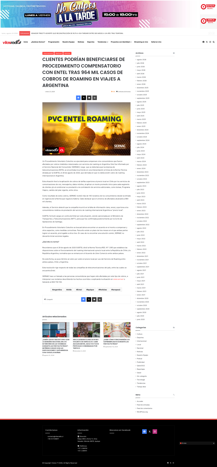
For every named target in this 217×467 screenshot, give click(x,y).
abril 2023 (140, 200)
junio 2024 (141, 151)
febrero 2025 (141, 123)
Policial (139, 359)
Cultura (139, 334)
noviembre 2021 (143, 260)
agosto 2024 (141, 144)
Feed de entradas (143, 405)
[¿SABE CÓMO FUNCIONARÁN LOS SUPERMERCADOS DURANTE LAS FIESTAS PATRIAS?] (117, 329)
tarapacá (116, 289)
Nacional (59, 53)
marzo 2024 (141, 161)
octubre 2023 (142, 179)
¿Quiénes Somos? (38, 42)
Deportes (90, 42)
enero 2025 (141, 126)
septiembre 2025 (143, 98)
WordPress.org (142, 412)
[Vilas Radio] (12, 42)
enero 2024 (141, 168)
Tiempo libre (141, 387)
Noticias (81, 42)
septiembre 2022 (143, 225)
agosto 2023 (141, 186)
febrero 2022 (141, 249)
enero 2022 (141, 253)
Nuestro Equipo (69, 42)
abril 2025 (140, 116)
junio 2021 (140, 277)
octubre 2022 (142, 221)
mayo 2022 (141, 239)
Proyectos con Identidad (120, 42)
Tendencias (102, 42)
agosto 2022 (141, 228)
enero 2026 (141, 84)
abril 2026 (140, 74)
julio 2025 (140, 105)
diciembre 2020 (142, 298)
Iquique (90, 289)
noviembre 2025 (143, 91)
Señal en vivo (156, 42)
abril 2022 (140, 242)
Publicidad (140, 362)
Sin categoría (142, 376)
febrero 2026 (142, 81)
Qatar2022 (141, 366)
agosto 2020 (141, 312)
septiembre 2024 (143, 140)
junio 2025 (141, 109)
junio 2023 (141, 193)
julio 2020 (140, 316)
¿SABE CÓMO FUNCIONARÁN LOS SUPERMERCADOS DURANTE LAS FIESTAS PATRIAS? (116, 341)
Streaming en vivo (141, 42)
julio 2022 (140, 232)
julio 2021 (140, 274)
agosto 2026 (141, 59)
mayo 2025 (141, 112)
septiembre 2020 (143, 309)
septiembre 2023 (143, 182)
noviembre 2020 (143, 302)
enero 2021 (141, 295)
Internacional (48, 53)
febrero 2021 (141, 291)
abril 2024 (140, 158)
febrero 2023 (142, 207)
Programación (53, 42)
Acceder (140, 401)
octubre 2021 (142, 263)
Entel (79, 289)
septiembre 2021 (143, 267)
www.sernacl (118, 279)
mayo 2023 (141, 196)
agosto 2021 (141, 270)
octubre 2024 (142, 137)
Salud (139, 373)
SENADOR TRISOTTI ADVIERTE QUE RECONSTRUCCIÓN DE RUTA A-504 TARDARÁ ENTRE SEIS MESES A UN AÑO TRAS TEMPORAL (77, 33)
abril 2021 (140, 284)
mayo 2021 (141, 281)
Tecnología (141, 380)
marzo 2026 (141, 77)
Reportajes (141, 369)
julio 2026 (140, 63)
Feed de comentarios (144, 408)
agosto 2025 (141, 102)
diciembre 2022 (142, 214)
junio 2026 (141, 67)
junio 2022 (141, 235)
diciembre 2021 (142, 256)
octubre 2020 (142, 305)
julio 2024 (140, 147)
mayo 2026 (141, 70)
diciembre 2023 (142, 172)
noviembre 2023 (143, 175)
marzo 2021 (141, 288)
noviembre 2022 (143, 217)
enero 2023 (141, 210)
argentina (57, 289)
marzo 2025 (141, 119)
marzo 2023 (141, 203)
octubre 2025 (142, 95)
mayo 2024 (141, 154)
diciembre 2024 (142, 130)
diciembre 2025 (142, 88)
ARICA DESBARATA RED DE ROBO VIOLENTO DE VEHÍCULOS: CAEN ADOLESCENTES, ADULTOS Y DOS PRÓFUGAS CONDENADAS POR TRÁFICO (86, 343)
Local (139, 344)
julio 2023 (140, 189)
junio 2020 (141, 319)
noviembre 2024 (143, 133)
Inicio (26, 42)
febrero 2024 (142, 165)
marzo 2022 (141, 246)
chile (69, 289)
